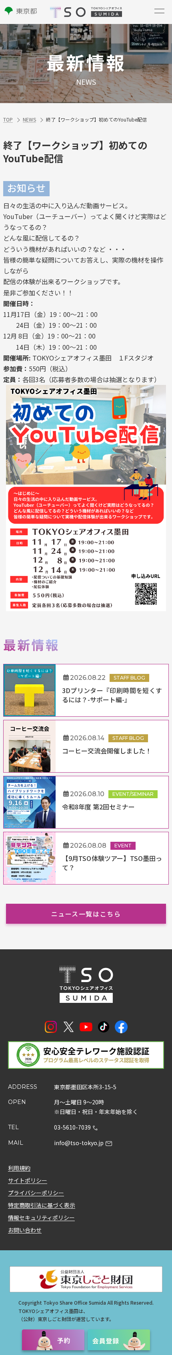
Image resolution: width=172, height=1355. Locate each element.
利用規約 (19, 1168)
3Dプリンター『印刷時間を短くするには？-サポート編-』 (112, 695)
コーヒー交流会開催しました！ (107, 750)
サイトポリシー (27, 1180)
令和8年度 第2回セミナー (98, 806)
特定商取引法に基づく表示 (41, 1205)
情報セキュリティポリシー (41, 1217)
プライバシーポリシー (36, 1192)
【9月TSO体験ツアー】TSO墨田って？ (112, 863)
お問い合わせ (25, 1229)
